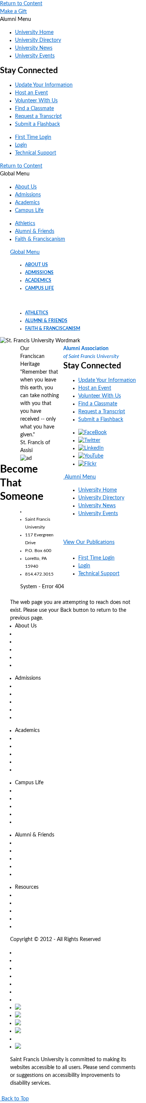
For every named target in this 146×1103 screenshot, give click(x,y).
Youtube (49, 1031)
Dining (22, 790)
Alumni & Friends (34, 231)
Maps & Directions (36, 641)
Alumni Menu (79, 477)
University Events (35, 56)
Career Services (32, 814)
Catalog (23, 769)
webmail (24, 984)
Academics (27, 202)
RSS (32, 1007)
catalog (23, 952)
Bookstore (27, 910)
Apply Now (28, 709)
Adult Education (33, 754)
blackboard (27, 968)
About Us (26, 187)
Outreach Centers (35, 926)
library (22, 960)
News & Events (32, 633)
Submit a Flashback (37, 124)
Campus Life (29, 210)
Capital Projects (33, 866)
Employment (29, 657)
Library (23, 918)
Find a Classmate (34, 108)
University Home (34, 32)
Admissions (28, 194)
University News (33, 48)
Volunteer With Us (36, 100)
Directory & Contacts (39, 649)
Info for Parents (33, 806)
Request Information (39, 694)
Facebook (53, 1015)
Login (21, 145)
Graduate (25, 746)
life (18, 991)
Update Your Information (44, 85)
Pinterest (25, 1038)
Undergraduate (32, 738)
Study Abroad (31, 761)
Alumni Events (31, 874)
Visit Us (23, 701)
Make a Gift (13, 11)
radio (21, 999)
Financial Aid (29, 717)
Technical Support (35, 153)
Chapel (23, 903)
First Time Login (33, 137)
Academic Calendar (37, 895)
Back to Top (14, 1099)
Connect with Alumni (39, 858)
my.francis (27, 976)
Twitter (44, 1023)
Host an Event (31, 93)
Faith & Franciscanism (40, 239)
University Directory (38, 40)
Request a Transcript (38, 116)
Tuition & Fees (31, 686)
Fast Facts (26, 665)
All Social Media (57, 1046)
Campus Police (32, 822)
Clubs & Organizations (40, 798)
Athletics (25, 223)
